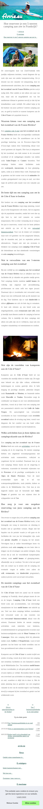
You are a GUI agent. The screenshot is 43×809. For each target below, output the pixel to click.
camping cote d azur (12, 131)
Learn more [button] (21, 797)
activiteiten (26, 446)
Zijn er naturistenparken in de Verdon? (8, 709)
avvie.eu (21, 31)
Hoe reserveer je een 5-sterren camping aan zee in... (20, 37)
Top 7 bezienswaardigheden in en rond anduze (33, 709)
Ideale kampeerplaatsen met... (12, 768)
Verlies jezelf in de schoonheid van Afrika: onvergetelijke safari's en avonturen (19, 736)
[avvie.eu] (21, 10)
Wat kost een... (7, 773)
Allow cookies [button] (30, 803)
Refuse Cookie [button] (12, 803)
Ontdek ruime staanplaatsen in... (13, 757)
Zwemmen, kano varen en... (12, 778)
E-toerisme (20, 34)
